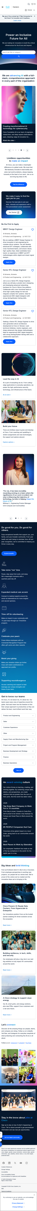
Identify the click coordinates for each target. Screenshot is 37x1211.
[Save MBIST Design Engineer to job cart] (32, 229)
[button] (18, 770)
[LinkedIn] (9, 1163)
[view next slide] (27, 150)
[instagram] (26, 1163)
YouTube (28, 1043)
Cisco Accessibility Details (8, 1174)
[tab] (21, 150)
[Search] (29, 4)
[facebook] (3, 1163)
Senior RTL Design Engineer (14, 270)
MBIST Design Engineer (12, 229)
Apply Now (9, 262)
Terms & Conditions (6, 1191)
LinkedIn (21, 1043)
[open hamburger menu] (2, 7)
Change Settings (5, 1169)
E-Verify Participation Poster (8, 1179)
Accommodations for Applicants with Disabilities (13, 1176)
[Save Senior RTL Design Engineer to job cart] (32, 270)
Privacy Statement (17, 1203)
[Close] (34, 1195)
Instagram (14, 1043)
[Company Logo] (7, 7)
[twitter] (15, 1163)
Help (2, 1188)
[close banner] (34, 16)
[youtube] (21, 1163)
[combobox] (18, 52)
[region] (18, 1201)
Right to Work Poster (6, 1180)
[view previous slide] (9, 150)
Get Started (12, 212)
